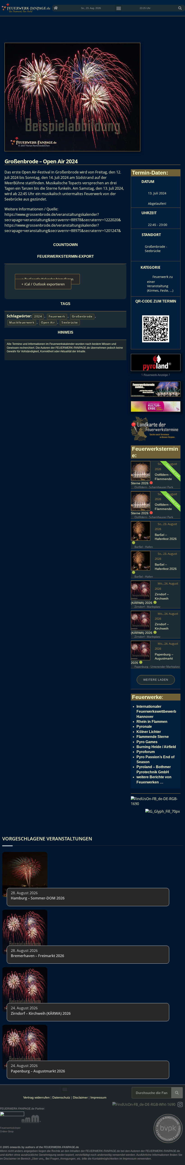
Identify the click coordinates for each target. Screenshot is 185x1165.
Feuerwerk (57, 316)
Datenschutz (61, 1097)
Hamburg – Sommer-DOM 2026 (38, 898)
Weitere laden (155, 679)
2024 (38, 316)
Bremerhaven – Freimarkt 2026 (37, 955)
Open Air (48, 322)
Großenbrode (82, 316)
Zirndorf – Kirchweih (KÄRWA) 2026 (41, 1013)
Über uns (37, 1158)
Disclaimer (80, 1097)
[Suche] (177, 1092)
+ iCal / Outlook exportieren (43, 284)
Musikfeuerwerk (21, 322)
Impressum (98, 1097)
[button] (180, 8)
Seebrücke (70, 322)
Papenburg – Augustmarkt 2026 (38, 1071)
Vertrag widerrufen (36, 1097)
